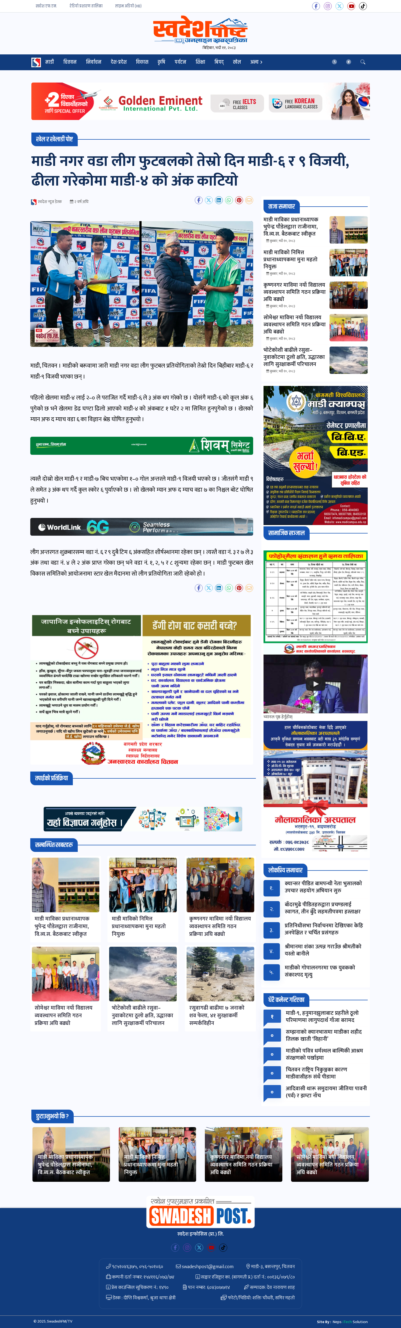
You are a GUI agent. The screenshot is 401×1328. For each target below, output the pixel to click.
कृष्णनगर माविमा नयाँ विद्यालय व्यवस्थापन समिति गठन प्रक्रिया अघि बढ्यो (241, 1165)
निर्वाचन (93, 62)
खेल (237, 62)
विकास (142, 62)
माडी (49, 62)
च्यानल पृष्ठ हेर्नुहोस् (278, 717)
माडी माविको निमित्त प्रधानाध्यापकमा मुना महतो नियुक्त (151, 1165)
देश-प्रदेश (119, 62)
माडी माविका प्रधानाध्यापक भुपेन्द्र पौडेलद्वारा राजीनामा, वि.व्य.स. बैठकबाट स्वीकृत (65, 1165)
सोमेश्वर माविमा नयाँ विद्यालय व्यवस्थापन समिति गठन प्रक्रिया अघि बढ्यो (328, 1165)
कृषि (161, 62)
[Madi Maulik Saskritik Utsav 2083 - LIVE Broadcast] (316, 684)
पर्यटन (180, 62)
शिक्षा (200, 62)
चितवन (70, 62)
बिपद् (219, 62)
